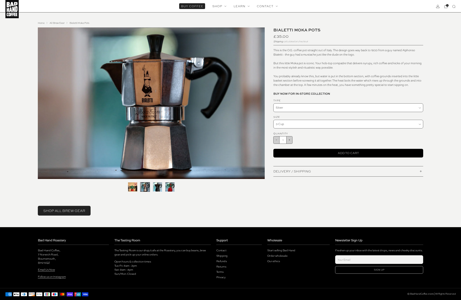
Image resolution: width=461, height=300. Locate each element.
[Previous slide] (45, 103)
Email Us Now (46, 269)
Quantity (280, 133)
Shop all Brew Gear (64, 210)
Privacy (221, 277)
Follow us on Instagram (52, 277)
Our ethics (273, 261)
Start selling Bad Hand (281, 250)
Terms (220, 272)
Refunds (221, 261)
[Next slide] (257, 103)
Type (277, 100)
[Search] (454, 6)
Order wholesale (277, 256)
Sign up (379, 269)
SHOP (217, 6)
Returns (221, 266)
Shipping (278, 41)
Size (276, 117)
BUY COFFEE (192, 6)
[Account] (438, 6)
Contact (221, 250)
